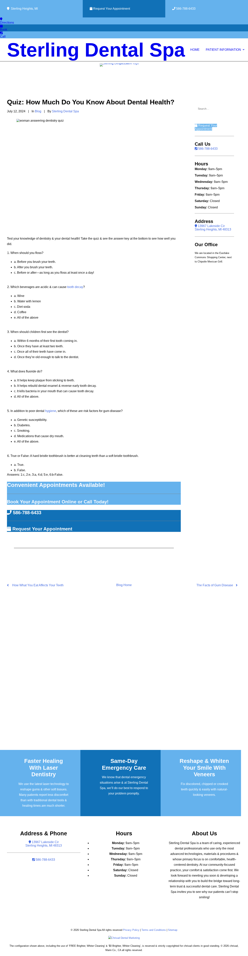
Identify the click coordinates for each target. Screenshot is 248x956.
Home (195, 49)
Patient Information (223, 49)
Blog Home (124, 585)
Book (3, 29)
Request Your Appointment (111, 8)
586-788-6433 (185, 8)
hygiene (50, 411)
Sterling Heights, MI (23, 8)
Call (3, 36)
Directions (7, 22)
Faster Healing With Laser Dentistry (43, 768)
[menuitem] (195, 49)
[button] (230, 107)
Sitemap (172, 929)
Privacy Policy (131, 929)
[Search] (214, 108)
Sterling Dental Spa (65, 111)
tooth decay (75, 287)
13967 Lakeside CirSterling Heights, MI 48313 (213, 227)
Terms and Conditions (153, 929)
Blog (38, 111)
